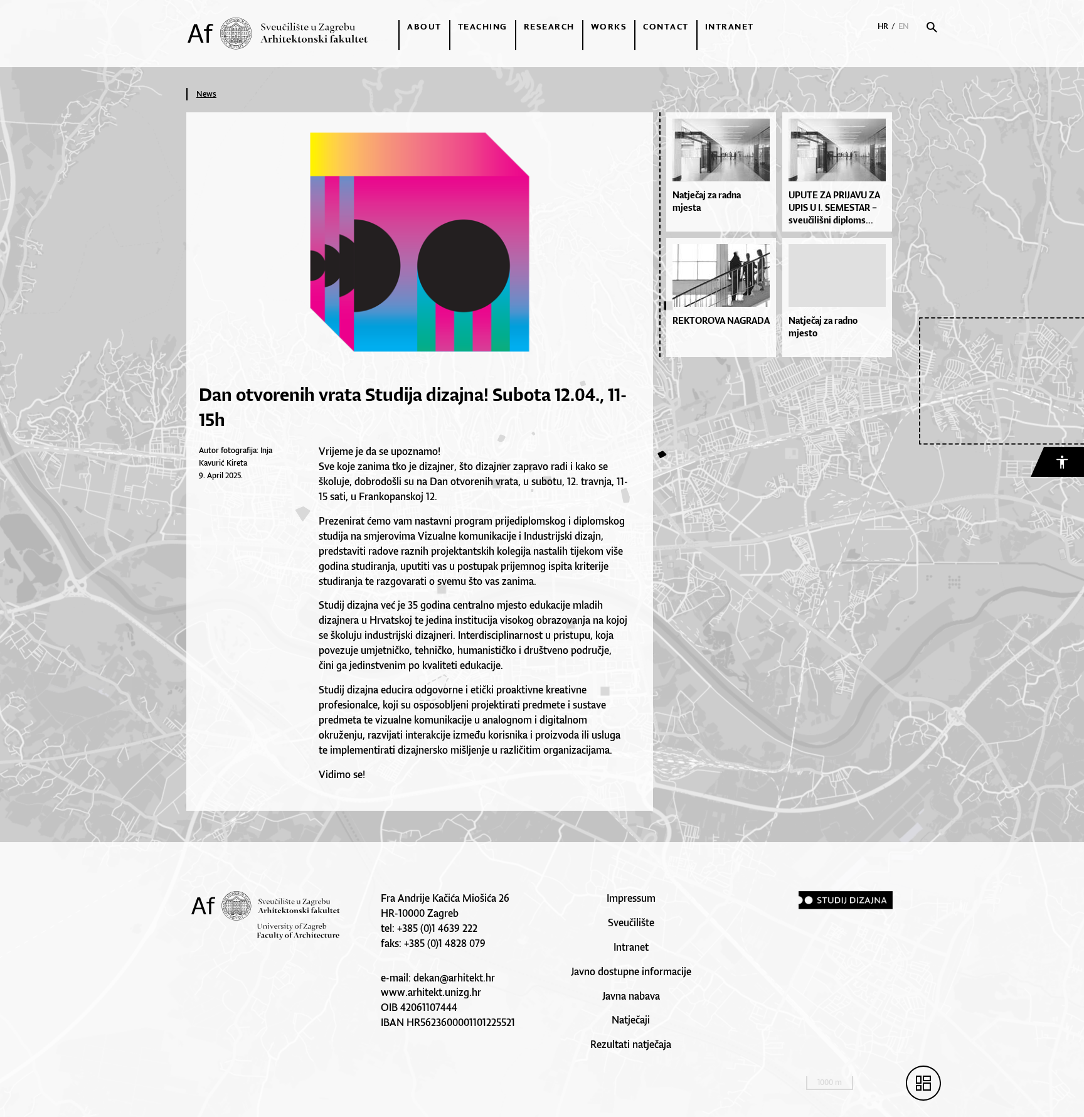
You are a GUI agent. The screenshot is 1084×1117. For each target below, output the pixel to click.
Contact (666, 26)
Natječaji (631, 1020)
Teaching (482, 26)
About (424, 26)
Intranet (729, 26)
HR (883, 26)
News (206, 93)
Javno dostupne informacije (631, 971)
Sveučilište (631, 922)
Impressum (631, 898)
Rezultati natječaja (630, 1044)
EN (903, 26)
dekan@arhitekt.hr (454, 978)
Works (609, 26)
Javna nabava (631, 996)
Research (549, 26)
